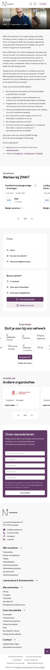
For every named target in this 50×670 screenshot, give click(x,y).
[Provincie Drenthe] (11, 347)
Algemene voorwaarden (16, 663)
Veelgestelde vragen (11, 644)
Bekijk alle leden (25, 363)
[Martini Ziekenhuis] (43, 337)
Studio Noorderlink (10, 624)
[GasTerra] (28, 337)
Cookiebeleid (16, 660)
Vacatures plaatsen (10, 565)
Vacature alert (8, 571)
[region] (25, 197)
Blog (5, 627)
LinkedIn (39, 153)
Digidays (18, 667)
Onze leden (7, 614)
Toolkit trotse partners (11, 621)
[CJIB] (39, 347)
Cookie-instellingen (31, 660)
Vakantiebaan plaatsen (12, 568)
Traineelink (7, 598)
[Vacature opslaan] (35, 185)
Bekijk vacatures (27, 305)
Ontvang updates (26, 299)
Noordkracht (8, 601)
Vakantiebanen (9, 562)
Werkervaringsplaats (11, 555)
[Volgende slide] (31, 218)
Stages (5, 558)
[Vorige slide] (18, 218)
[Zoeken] (31, 4)
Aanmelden (25, 493)
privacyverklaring (36, 485)
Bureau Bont (28, 667)
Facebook (19, 153)
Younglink (6, 595)
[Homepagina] (8, 4)
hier (35, 135)
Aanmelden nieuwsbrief (12, 647)
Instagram (30, 153)
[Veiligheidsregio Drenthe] (12, 337)
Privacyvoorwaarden (34, 657)
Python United (39, 667)
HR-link (5, 591)
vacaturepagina (12, 150)
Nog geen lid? (25, 357)
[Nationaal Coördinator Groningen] (26, 347)
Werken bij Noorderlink (12, 634)
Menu (44, 4)
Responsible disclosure (35, 663)
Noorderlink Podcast (11, 631)
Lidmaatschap (8, 618)
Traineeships (8, 552)
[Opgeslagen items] (35, 4)
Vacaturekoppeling (10, 575)
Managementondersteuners (14, 605)
